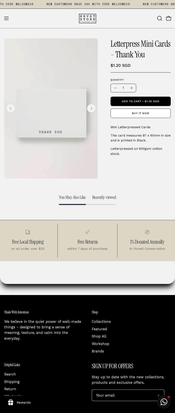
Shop (95, 312)
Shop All (99, 336)
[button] (159, 18)
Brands (98, 351)
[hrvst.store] (87, 18)
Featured (99, 329)
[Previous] (10, 108)
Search (10, 374)
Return (10, 389)
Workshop (100, 344)
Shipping (12, 381)
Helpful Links (12, 364)
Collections (101, 321)
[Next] (91, 108)
